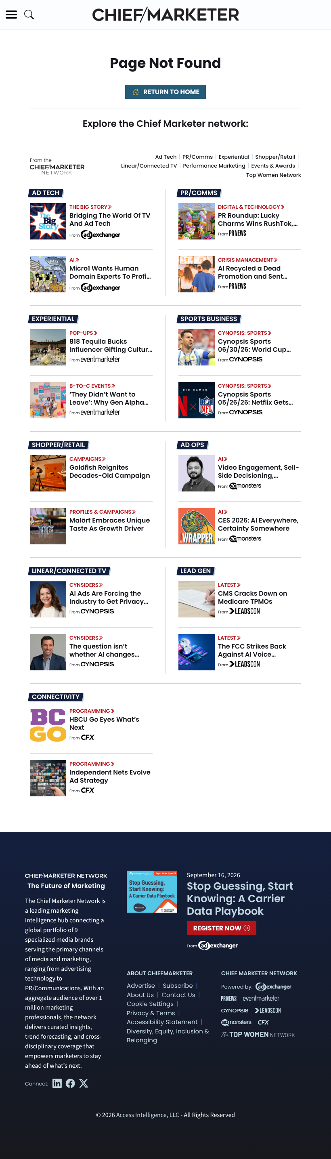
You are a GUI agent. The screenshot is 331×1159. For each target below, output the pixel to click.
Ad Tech (166, 157)
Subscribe (178, 986)
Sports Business (208, 319)
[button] (11, 14)
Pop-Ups (81, 333)
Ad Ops (192, 445)
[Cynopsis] (245, 360)
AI (72, 259)
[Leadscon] (244, 612)
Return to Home (170, 92)
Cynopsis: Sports (242, 333)
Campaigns (85, 459)
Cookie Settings (150, 1004)
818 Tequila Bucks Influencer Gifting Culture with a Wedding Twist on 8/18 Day (110, 353)
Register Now (218, 928)
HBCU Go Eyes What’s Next (104, 723)
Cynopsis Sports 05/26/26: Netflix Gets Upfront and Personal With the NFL (253, 406)
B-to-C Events (90, 385)
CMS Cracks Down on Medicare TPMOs (252, 597)
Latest (227, 585)
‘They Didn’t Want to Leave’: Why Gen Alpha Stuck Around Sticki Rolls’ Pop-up (110, 406)
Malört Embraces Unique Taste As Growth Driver (109, 524)
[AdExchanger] (100, 234)
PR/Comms (197, 157)
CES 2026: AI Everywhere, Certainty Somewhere (258, 524)
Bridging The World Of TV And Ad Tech (110, 219)
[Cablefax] (87, 738)
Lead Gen (195, 571)
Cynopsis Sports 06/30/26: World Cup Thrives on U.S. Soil (252, 349)
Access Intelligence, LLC (147, 1115)
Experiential (234, 157)
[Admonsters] (245, 486)
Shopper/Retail (275, 157)
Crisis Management (245, 259)
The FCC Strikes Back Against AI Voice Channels (252, 654)
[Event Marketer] (100, 360)
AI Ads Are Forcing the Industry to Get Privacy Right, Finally (106, 601)
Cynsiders (83, 585)
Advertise (141, 986)
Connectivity (56, 697)
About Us (140, 995)
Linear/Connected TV (149, 166)
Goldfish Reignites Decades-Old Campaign (109, 471)
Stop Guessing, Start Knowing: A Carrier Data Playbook (240, 899)
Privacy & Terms (151, 1013)
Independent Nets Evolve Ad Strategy (110, 776)
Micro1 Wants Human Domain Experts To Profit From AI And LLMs (109, 276)
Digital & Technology (249, 207)
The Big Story (88, 207)
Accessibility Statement (162, 1022)
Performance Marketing (214, 166)
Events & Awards (273, 166)
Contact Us (178, 995)
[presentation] (48, 221)
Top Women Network (273, 175)
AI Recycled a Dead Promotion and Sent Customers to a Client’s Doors (256, 280)
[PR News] (237, 234)
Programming (89, 711)
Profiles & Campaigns (100, 511)
